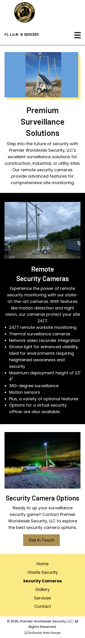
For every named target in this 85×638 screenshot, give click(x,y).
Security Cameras (42, 581)
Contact (42, 606)
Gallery (42, 589)
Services (42, 598)
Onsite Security (42, 572)
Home (42, 564)
